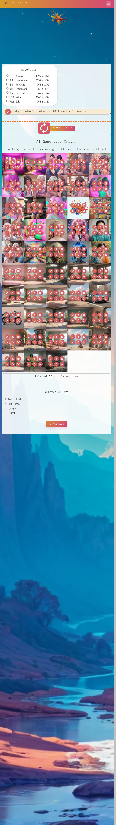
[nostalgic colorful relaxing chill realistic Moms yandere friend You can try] (100, 186)
